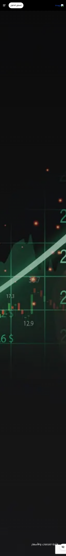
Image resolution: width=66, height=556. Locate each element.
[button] (16, 5)
